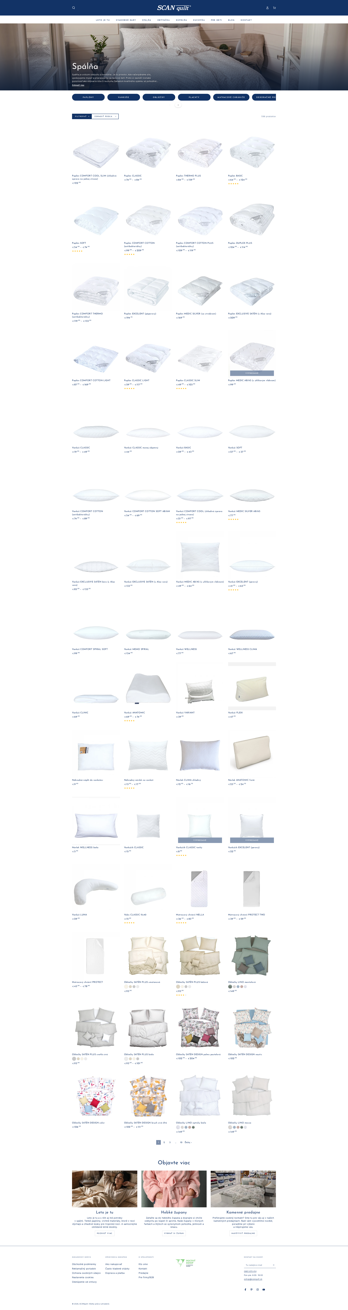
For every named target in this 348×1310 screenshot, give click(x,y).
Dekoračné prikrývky (270, 97)
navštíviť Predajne (243, 1233)
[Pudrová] (241, 986)
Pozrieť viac (104, 1233)
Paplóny (88, 97)
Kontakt (143, 1268)
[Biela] (137, 986)
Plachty (194, 97)
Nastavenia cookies (83, 1277)
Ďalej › (188, 1142)
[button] (73, 8)
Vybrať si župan (174, 1233)
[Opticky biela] (245, 986)
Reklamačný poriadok (84, 1268)
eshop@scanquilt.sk (253, 1279)
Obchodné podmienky (84, 1264)
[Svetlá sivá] (134, 986)
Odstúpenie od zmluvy (84, 1281)
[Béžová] (130, 986)
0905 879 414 (250, 1271)
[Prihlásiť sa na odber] (274, 1265)
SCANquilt (83, 1304)
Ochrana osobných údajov (86, 1273)
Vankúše (123, 97)
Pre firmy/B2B (146, 1277)
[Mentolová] (230, 987)
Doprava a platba (115, 1273)
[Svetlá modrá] (238, 986)
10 (181, 1142)
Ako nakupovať (113, 1264)
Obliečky (159, 97)
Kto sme (143, 1264)
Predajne (143, 1273)
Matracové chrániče (231, 97)
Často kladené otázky (117, 1268)
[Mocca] (234, 986)
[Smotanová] (126, 987)
